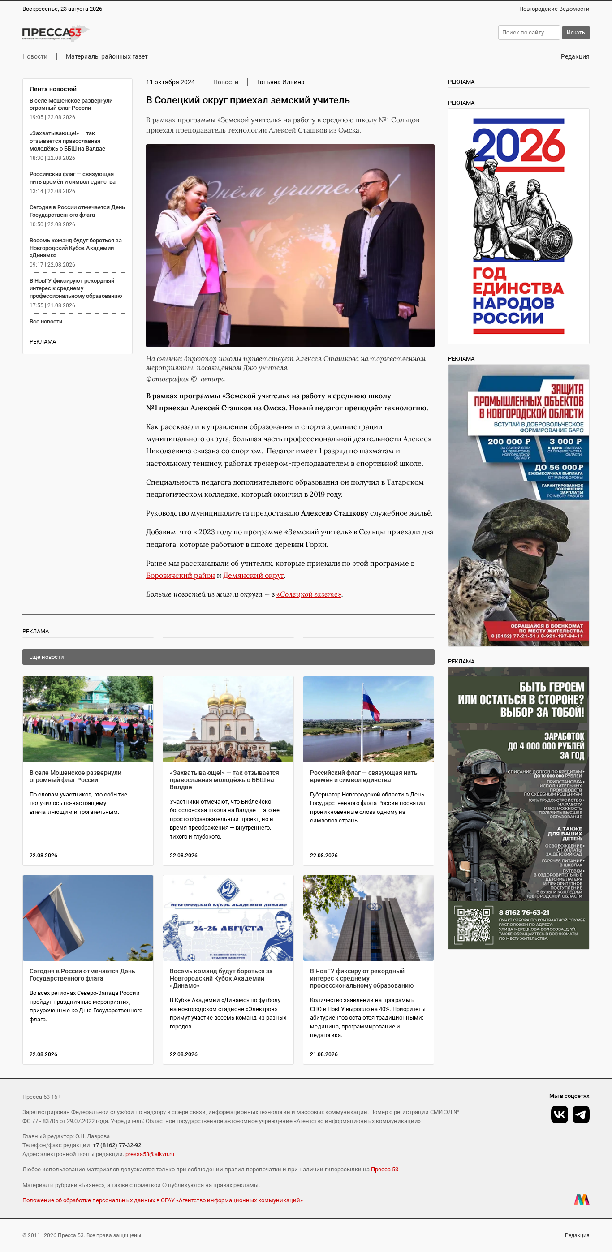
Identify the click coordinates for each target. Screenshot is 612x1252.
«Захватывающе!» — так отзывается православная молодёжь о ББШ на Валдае (67, 141)
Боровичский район (180, 575)
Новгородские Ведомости (554, 8)
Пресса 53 (384, 1169)
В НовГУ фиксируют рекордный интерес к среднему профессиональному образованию (76, 288)
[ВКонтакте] (559, 1114)
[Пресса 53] (150, 33)
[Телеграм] (581, 1114)
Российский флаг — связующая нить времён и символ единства (73, 178)
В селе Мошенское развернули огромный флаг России (71, 104)
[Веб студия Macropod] (582, 1199)
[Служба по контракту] (519, 808)
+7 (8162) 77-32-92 (117, 1145)
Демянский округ (253, 575)
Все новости (46, 321)
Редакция (575, 56)
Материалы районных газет (107, 56)
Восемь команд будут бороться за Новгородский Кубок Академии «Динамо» (76, 248)
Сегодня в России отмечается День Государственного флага (77, 211)
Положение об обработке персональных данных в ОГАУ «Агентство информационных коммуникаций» (162, 1200)
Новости (34, 56)
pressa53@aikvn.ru (149, 1154)
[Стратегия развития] (519, 226)
